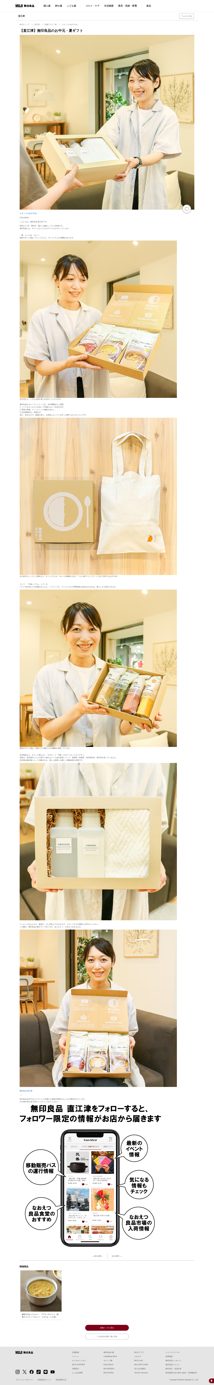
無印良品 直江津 (26, 1091)
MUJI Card (138, 1361)
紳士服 (58, 6)
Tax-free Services (141, 1373)
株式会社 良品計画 (173, 1369)
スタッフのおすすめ (28, 213)
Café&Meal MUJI (110, 1356)
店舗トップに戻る (107, 1328)
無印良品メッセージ (173, 1361)
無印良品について (172, 1365)
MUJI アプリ (139, 1352)
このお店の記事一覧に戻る (107, 1336)
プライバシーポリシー (24, 1380)
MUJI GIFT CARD (141, 1365)
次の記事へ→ (117, 1256)
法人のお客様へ (140, 1369)
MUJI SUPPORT (78, 1365)
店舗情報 (75, 1352)
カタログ (137, 1356)
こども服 (71, 6)
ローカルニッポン (79, 1361)
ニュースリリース (172, 1352)
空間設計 (75, 1369)
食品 (148, 6)
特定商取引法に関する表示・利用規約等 (181, 1373)
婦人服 (47, 6)
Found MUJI (108, 1365)
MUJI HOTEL (109, 1373)
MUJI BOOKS (109, 1369)
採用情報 (169, 1356)
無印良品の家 (109, 1352)
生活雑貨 (109, 6)
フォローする (186, 16)
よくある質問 (77, 1373)
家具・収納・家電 (127, 6)
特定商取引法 (61, 1380)
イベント (75, 1356)
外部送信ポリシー (44, 1380)
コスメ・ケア (93, 6)
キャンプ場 (108, 1361)
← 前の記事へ (97, 1256)
